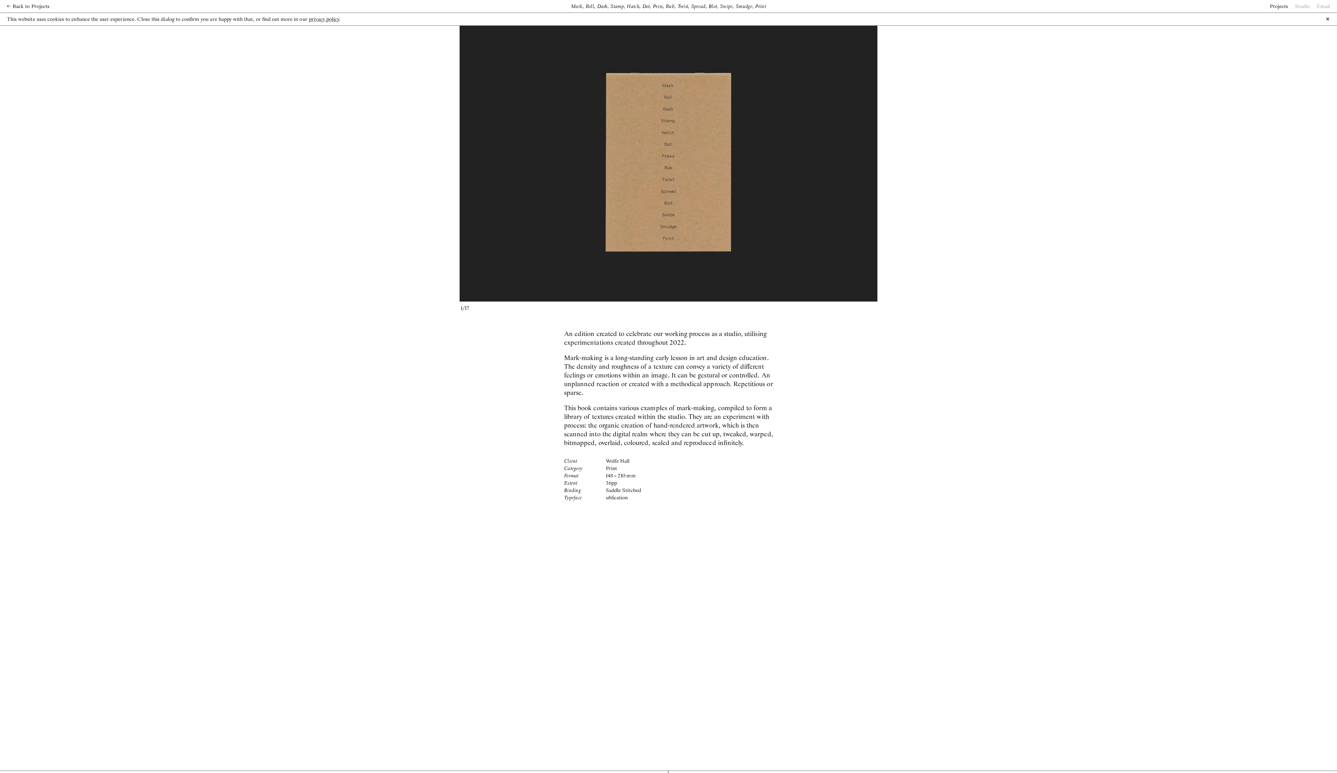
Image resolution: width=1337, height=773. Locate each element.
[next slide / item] (772, 162)
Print (611, 469)
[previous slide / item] (564, 162)
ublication (617, 498)
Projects (1279, 6)
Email (1323, 6)
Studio (1302, 6)
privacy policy (324, 19)
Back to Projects (28, 6)
